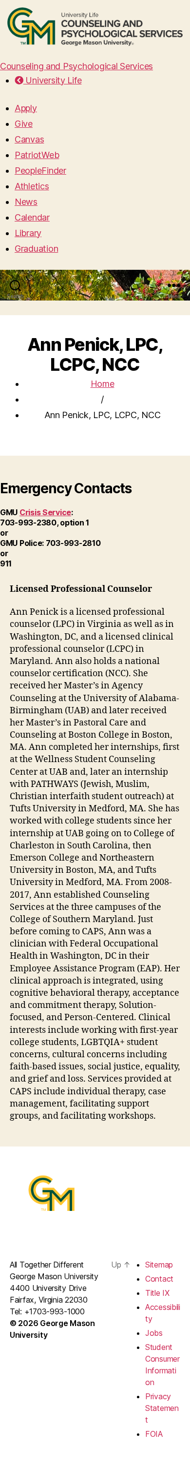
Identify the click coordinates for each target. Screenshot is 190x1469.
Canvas (29, 139)
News (26, 202)
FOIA (154, 1434)
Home (102, 384)
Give (24, 124)
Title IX (157, 1293)
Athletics (32, 186)
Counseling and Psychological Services (76, 66)
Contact (159, 1279)
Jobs (154, 1333)
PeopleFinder (40, 170)
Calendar (32, 217)
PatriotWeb (37, 155)
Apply (26, 108)
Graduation (36, 248)
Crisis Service (45, 512)
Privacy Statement (162, 1408)
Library (28, 233)
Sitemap (159, 1264)
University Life (52, 80)
